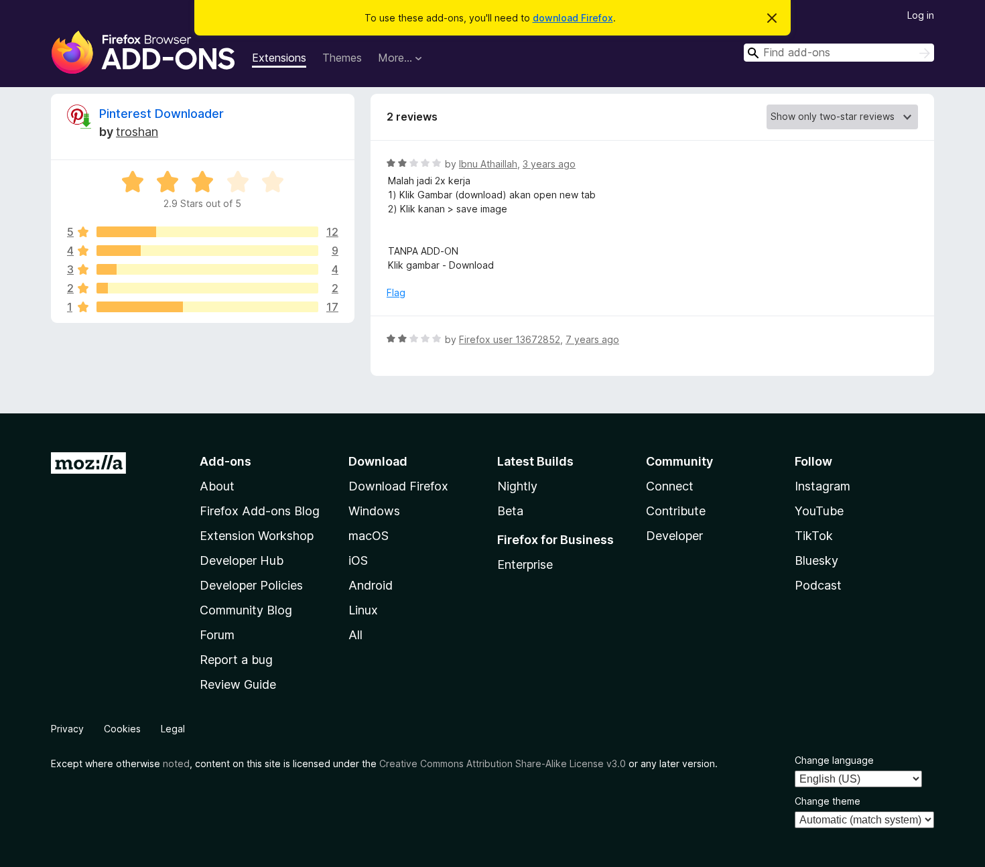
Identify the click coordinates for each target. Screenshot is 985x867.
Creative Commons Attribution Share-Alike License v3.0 (502, 763)
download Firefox (573, 17)
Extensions (279, 57)
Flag (396, 292)
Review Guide (238, 684)
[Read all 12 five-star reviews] (207, 231)
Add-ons (225, 461)
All (355, 635)
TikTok (814, 536)
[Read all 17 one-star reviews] (207, 307)
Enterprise (525, 564)
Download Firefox (398, 486)
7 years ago (592, 339)
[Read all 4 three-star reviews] (207, 269)
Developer (674, 536)
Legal (173, 728)
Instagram (822, 486)
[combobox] (839, 53)
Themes (342, 57)
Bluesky (816, 560)
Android (370, 585)
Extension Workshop (257, 536)
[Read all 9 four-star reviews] (207, 250)
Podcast (818, 585)
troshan (137, 132)
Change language (834, 760)
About (217, 486)
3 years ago (549, 164)
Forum (217, 635)
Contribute (676, 511)
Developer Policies (251, 585)
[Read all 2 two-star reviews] (207, 288)
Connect (670, 486)
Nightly (517, 486)
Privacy (67, 728)
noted (176, 763)
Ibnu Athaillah (488, 164)
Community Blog (246, 610)
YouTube (819, 511)
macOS (368, 536)
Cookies (122, 728)
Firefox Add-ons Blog (260, 511)
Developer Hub (241, 560)
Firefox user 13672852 (509, 339)
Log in (920, 15)
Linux (363, 610)
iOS (358, 560)
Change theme (827, 801)
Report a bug (236, 660)
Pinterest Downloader (161, 114)
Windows (374, 511)
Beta (510, 511)
